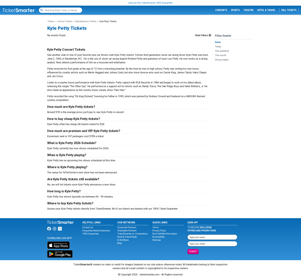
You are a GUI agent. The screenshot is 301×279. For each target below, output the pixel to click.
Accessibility (158, 237)
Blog (119, 243)
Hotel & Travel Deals (127, 237)
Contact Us (87, 227)
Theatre (248, 10)
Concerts (221, 10)
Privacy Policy (159, 230)
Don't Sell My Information (164, 233)
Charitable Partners (127, 230)
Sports (235, 10)
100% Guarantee (90, 233)
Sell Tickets (288, 10)
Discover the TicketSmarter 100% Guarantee (151, 3)
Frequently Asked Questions (96, 230)
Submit (193, 251)
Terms (155, 227)
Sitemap (156, 240)
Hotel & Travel (266, 10)
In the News (123, 240)
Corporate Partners (126, 227)
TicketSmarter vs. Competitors (132, 233)
